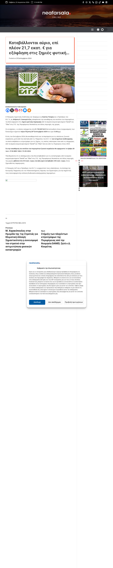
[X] (12, 110)
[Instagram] (16, 110)
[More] (29, 110)
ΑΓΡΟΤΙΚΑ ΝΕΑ (16, 223)
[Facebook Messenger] (25, 110)
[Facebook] (8, 110)
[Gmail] (21, 110)
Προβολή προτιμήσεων (74, 302)
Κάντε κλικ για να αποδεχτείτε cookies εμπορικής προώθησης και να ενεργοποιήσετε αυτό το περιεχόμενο (93, 176)
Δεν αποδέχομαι (54, 302)
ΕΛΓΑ (24, 223)
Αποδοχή (37, 302)
